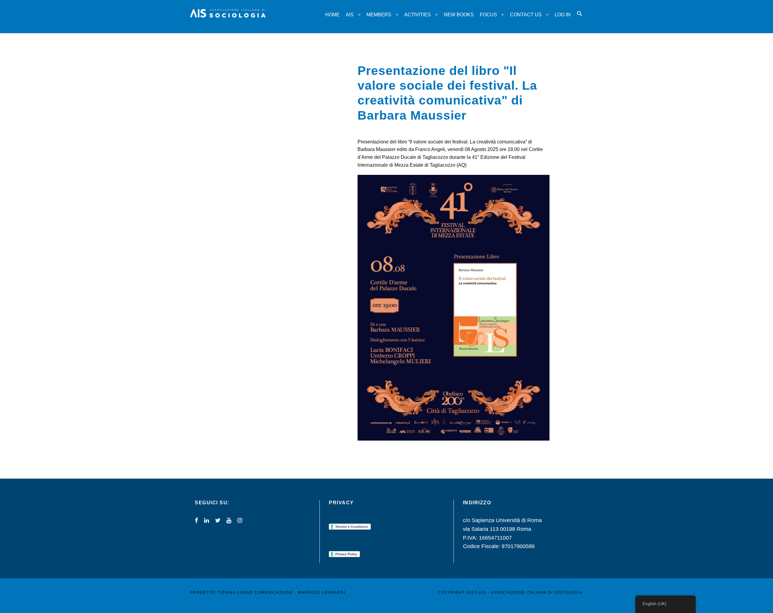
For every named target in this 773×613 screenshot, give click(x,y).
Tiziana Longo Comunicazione (255, 592)
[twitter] (217, 520)
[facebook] (196, 520)
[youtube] (228, 520)
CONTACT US (526, 14)
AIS (350, 14)
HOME (332, 14)
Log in (563, 14)
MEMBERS (379, 14)
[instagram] (239, 520)
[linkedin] (206, 520)
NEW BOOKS (459, 14)
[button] (580, 19)
